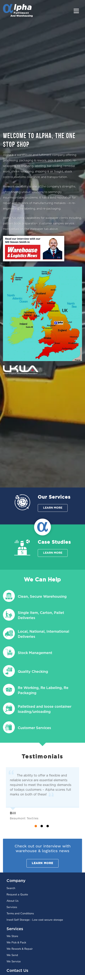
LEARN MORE (52, 507)
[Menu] (76, 10)
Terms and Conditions (20, 913)
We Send (12, 955)
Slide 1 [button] (36, 826)
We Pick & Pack (16, 942)
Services (12, 907)
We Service (14, 961)
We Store (12, 936)
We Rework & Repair (20, 949)
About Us (12, 901)
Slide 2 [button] (42, 826)
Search (11, 888)
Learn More (42, 863)
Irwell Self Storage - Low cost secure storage (35, 920)
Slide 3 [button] (47, 826)
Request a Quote (17, 894)
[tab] (37, 827)
